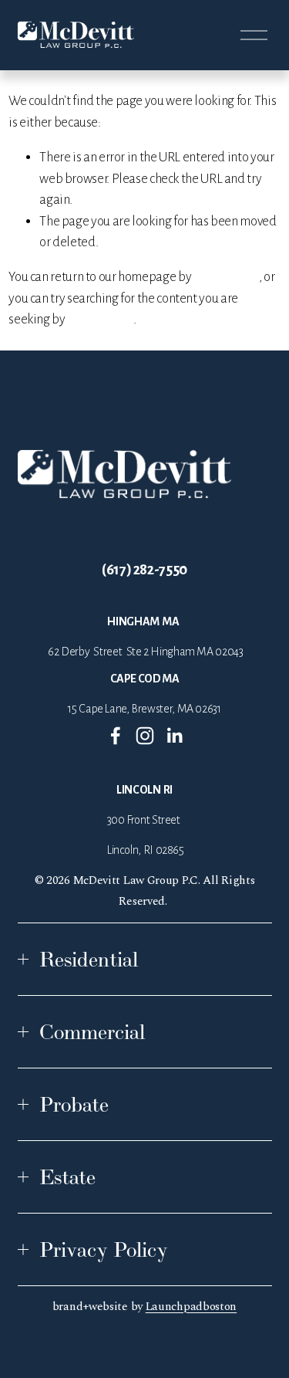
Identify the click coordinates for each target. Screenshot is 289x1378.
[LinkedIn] (174, 735)
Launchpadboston (191, 1306)
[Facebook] (115, 735)
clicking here (226, 276)
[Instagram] (145, 735)
